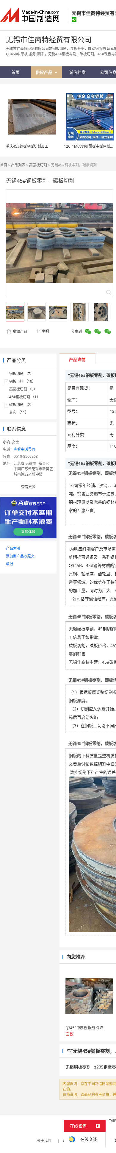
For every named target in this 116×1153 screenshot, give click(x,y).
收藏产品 (19, 331)
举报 (45, 331)
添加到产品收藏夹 (20, 556)
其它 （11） (19, 412)
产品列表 (18, 165)
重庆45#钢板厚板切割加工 (27, 146)
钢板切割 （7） (21, 373)
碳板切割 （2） (21, 404)
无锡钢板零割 (77, 1067)
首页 (3, 165)
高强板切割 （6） (23, 389)
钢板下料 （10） (22, 381)
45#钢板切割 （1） (24, 396)
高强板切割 (38, 165)
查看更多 (28, 486)
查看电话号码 (24, 449)
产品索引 (13, 548)
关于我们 (44, 1140)
